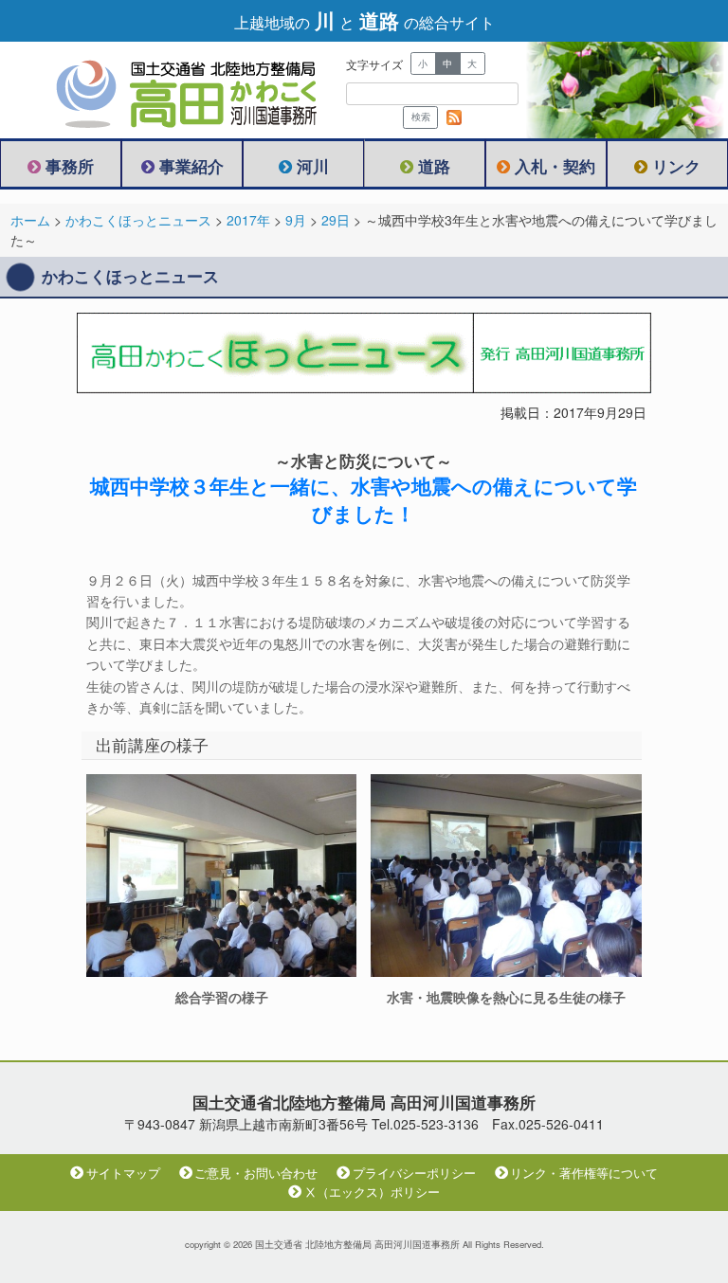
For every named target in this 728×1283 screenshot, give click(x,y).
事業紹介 (191, 165)
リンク (676, 165)
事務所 (70, 165)
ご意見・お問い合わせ (256, 1173)
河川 (313, 165)
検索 (420, 116)
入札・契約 (555, 165)
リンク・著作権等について (584, 1173)
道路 (434, 165)
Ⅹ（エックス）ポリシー (372, 1192)
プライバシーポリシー (414, 1173)
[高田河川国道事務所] (170, 90)
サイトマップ (123, 1173)
